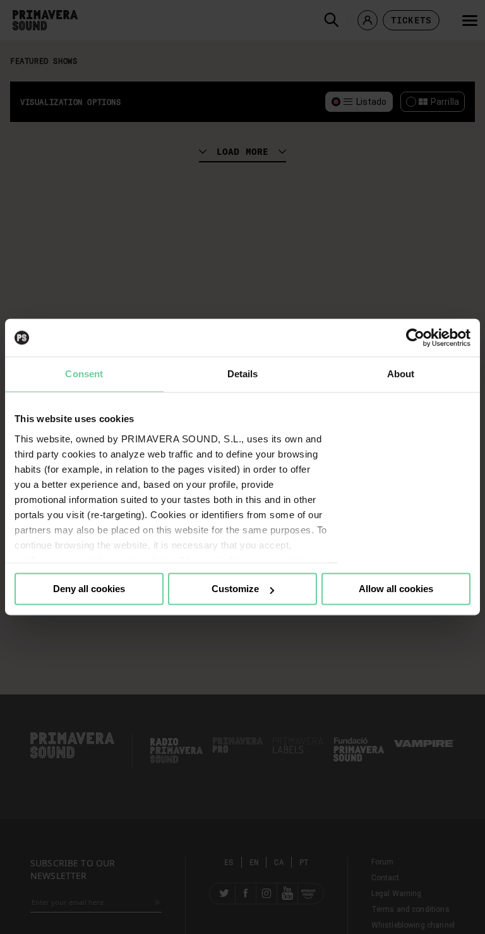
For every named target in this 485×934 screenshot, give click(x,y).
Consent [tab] (84, 373)
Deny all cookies (89, 588)
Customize (235, 588)
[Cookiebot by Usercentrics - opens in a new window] (415, 337)
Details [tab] (242, 373)
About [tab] (401, 373)
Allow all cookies (396, 588)
